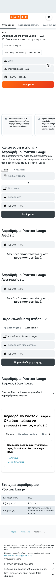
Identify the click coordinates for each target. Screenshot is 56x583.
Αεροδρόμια (25, 532)
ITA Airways (13, 458)
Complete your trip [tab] (27, 434)
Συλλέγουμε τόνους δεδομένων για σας (26, 569)
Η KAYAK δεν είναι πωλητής (18, 563)
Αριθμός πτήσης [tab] (12, 327)
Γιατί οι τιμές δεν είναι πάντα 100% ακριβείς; (22, 574)
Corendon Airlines (16, 462)
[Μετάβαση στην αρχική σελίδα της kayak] (19, 17)
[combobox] (30, 188)
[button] (5, 17)
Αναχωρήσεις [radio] (20, 170)
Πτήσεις (14, 532)
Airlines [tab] (10, 434)
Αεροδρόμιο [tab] (31, 327)
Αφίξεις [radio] (4, 170)
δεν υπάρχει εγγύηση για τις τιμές (18, 555)
